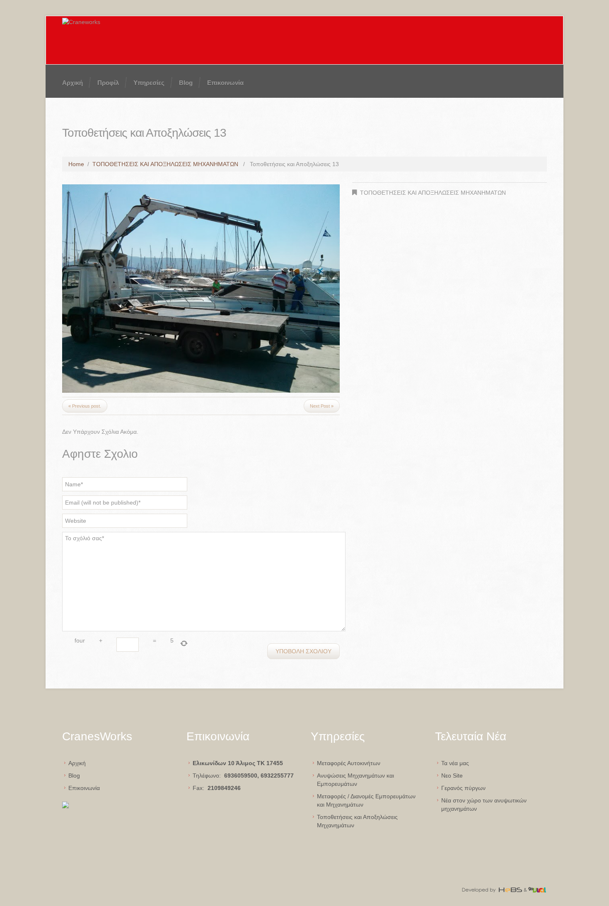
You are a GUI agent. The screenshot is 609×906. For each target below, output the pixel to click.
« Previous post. (84, 405)
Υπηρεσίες (148, 82)
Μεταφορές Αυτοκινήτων (348, 763)
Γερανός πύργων (463, 788)
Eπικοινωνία (84, 788)
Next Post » (322, 405)
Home (76, 164)
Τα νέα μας (455, 763)
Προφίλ (108, 82)
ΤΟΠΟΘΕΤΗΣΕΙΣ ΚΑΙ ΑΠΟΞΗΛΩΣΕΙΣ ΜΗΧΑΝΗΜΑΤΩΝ (165, 164)
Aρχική (77, 763)
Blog (186, 82)
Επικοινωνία (225, 82)
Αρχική (72, 82)
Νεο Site (452, 775)
